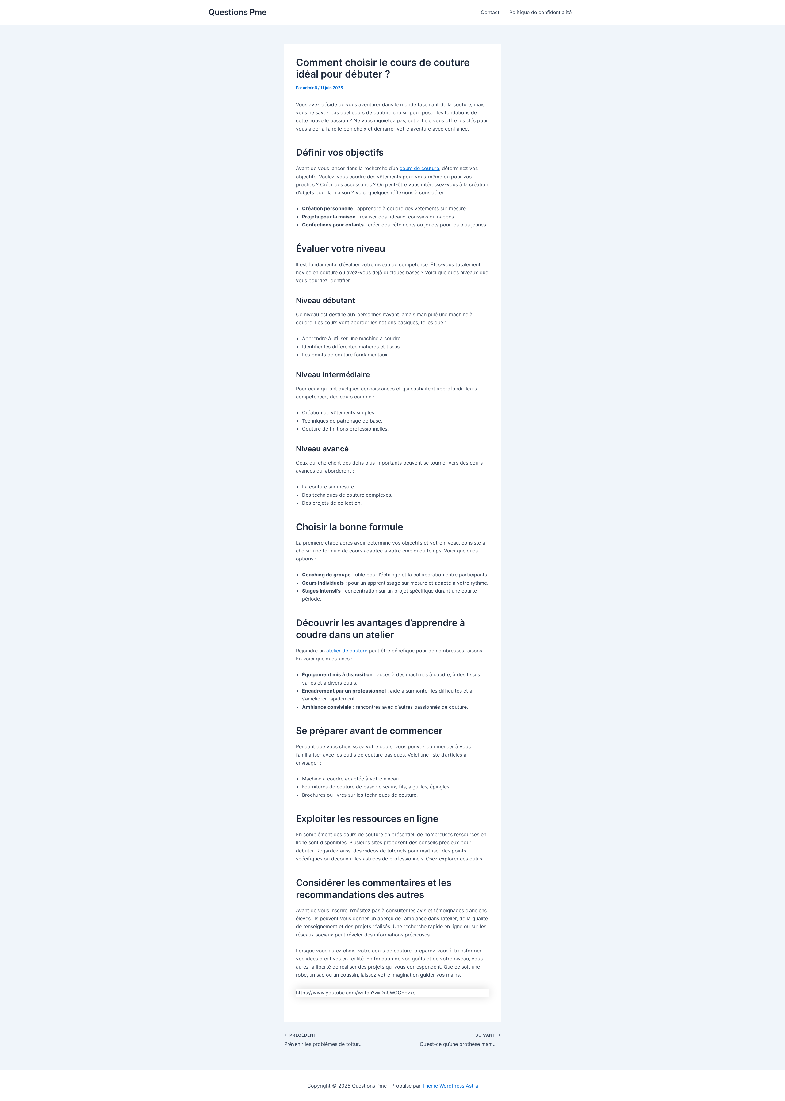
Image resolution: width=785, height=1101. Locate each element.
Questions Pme (237, 12)
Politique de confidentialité (540, 12)
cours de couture (419, 168)
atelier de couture (346, 650)
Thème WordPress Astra (450, 1086)
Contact (490, 12)
